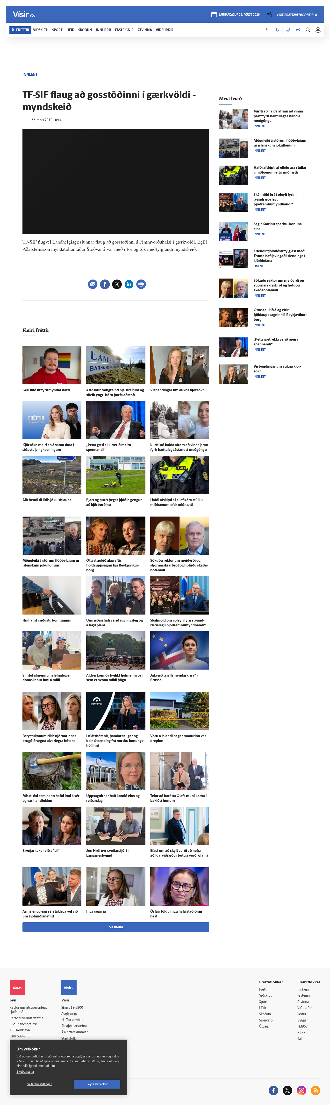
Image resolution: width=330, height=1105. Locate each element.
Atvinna (303, 1002)
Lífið (262, 1008)
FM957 (302, 1026)
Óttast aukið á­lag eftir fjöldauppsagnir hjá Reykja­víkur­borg (112, 565)
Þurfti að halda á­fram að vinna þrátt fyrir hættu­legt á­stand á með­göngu (278, 116)
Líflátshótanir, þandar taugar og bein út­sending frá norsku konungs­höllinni (115, 741)
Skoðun (265, 1014)
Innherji (303, 990)
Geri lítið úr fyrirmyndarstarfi (46, 390)
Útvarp (264, 1026)
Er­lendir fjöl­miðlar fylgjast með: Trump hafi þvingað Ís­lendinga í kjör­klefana (279, 256)
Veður (301, 1014)
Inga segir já (96, 912)
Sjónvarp (266, 1020)
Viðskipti (266, 996)
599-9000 (24, 1036)
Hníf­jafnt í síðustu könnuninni (46, 620)
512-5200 (76, 1008)
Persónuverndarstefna (26, 1018)
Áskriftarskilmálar (74, 1032)
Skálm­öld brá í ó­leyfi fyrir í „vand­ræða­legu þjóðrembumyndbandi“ (275, 199)
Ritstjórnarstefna (74, 1026)
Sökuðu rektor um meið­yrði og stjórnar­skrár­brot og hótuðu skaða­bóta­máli (179, 565)
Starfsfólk (68, 1039)
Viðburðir (304, 1008)
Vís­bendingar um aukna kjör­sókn (177, 390)
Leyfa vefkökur (97, 1084)
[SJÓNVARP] (288, 30)
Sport (263, 1002)
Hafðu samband (73, 1020)
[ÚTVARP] (298, 30)
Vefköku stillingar (39, 1084)
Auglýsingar (70, 1014)
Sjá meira (116, 927)
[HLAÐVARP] (277, 30)
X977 (301, 1033)
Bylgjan (302, 1020)
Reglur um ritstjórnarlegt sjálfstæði (28, 1010)
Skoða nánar (25, 1071)
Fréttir (264, 990)
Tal (299, 1039)
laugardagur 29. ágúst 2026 (239, 15)
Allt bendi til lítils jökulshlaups (46, 500)
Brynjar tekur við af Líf (40, 851)
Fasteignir (304, 996)
